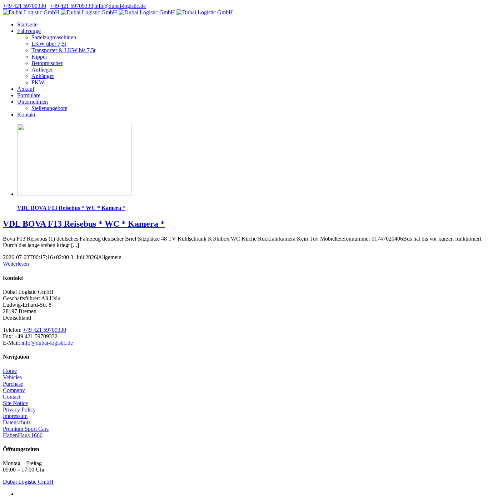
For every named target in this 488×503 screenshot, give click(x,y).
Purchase (13, 384)
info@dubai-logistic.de (120, 6)
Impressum (15, 416)
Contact (11, 397)
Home (10, 371)
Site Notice (15, 403)
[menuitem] (251, 24)
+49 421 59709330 (24, 6)
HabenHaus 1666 (23, 435)
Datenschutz (17, 422)
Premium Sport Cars (26, 429)
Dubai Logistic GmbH (28, 482)
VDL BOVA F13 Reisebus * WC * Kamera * (71, 208)
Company (14, 390)
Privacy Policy (19, 409)
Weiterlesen (16, 264)
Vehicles (12, 377)
